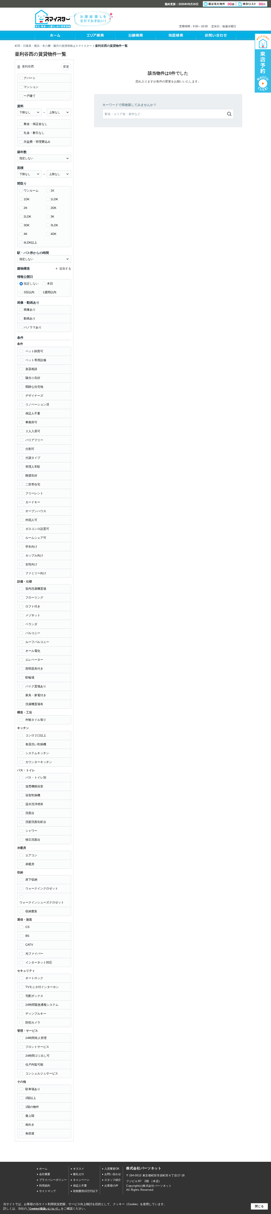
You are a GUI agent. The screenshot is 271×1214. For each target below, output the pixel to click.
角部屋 (29, 1133)
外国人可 (31, 520)
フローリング (34, 597)
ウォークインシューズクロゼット (41, 902)
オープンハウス (35, 511)
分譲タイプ (32, 457)
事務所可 (31, 422)
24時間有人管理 (36, 1038)
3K (52, 216)
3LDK (54, 225)
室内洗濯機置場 (35, 588)
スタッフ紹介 (112, 1179)
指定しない (31, 283)
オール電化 (32, 650)
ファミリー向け (35, 573)
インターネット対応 (38, 962)
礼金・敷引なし (34, 132)
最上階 (29, 1115)
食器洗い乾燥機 (35, 744)
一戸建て (30, 95)
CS (27, 927)
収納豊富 (31, 911)
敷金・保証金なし (35, 124)
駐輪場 (29, 677)
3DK (26, 225)
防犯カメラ (32, 1022)
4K (25, 234)
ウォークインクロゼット (41, 888)
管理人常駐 (32, 466)
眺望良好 (31, 475)
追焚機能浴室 (34, 786)
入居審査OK (111, 1168)
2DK (53, 208)
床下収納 (31, 879)
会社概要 (44, 1174)
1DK (26, 199)
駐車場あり (32, 1089)
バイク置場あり (35, 686)
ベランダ (31, 624)
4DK (53, 234)
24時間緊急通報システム (41, 1004)
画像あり (30, 309)
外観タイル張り (35, 719)
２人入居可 (32, 431)
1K (52, 190)
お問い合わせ (112, 1174)
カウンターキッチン (38, 762)
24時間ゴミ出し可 (37, 1055)
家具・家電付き (35, 695)
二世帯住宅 (32, 484)
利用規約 (44, 1185)
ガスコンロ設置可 (37, 528)
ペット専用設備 (35, 360)
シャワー (31, 830)
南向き (29, 1124)
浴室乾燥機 (32, 795)
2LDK (27, 216)
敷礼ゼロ (78, 1174)
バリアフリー (34, 440)
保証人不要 (32, 413)
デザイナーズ (34, 395)
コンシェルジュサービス (41, 1073)
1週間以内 (49, 292)
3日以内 (29, 292)
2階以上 (30, 1098)
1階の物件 (32, 1106)
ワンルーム (31, 190)
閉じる (259, 1206)
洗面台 (29, 813)
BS (27, 935)
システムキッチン (37, 753)
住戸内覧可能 (34, 1064)
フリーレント (34, 493)
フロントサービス (37, 1046)
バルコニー (32, 633)
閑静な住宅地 (34, 386)
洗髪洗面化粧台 (35, 821)
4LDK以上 (30, 242)
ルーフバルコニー (37, 642)
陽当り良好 (32, 378)
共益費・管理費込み (37, 141)
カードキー (32, 502)
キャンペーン (81, 1179)
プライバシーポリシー (53, 1179)
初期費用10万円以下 (85, 1191)
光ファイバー (34, 953)
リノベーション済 (37, 404)
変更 (66, 66)
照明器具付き (34, 668)
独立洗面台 (32, 839)
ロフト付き (32, 606)
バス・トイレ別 (35, 777)
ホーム (43, 1168)
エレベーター (34, 659)
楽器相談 (31, 369)
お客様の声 (111, 1185)
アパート (30, 78)
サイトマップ (47, 1191)
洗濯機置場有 (34, 704)
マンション (31, 87)
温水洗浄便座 (34, 804)
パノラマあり (32, 327)
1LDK (54, 199)
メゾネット (32, 615)
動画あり (30, 318)
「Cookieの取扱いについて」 (44, 1208)
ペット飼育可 (34, 351)
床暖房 (29, 864)
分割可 (29, 449)
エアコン (31, 855)
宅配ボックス (34, 996)
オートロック (34, 978)
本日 (50, 283)
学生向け (31, 546)
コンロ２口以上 (35, 735)
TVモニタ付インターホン (42, 987)
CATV (29, 944)
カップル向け (34, 555)
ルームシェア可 (35, 537)
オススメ (78, 1168)
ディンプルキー (35, 1013)
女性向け (31, 564)
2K (25, 208)
